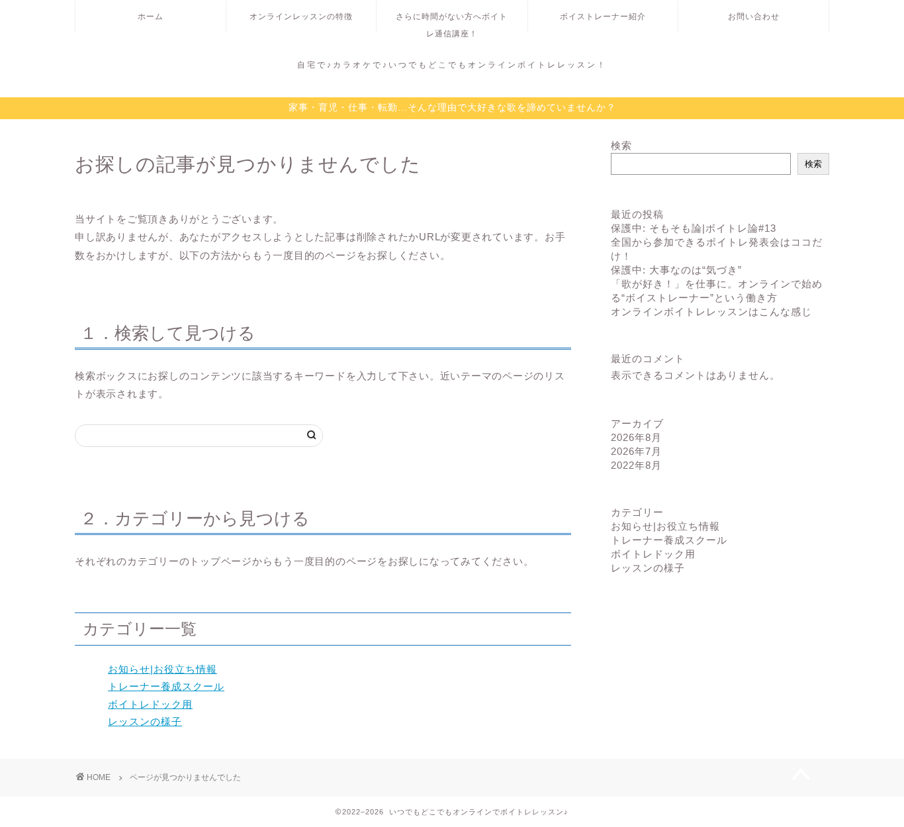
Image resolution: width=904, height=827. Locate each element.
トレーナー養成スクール (166, 686)
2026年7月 (636, 451)
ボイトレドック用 (150, 704)
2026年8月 (636, 437)
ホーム (150, 16)
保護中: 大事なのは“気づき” (676, 269)
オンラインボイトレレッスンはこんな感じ (711, 311)
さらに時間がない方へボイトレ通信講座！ (452, 21)
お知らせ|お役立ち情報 (162, 669)
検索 (621, 145)
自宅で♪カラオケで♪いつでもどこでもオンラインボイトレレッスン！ (452, 65)
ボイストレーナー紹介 (603, 16)
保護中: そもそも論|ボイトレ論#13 (693, 228)
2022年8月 (636, 465)
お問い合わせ (754, 16)
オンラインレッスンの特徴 (301, 16)
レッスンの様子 (145, 721)
